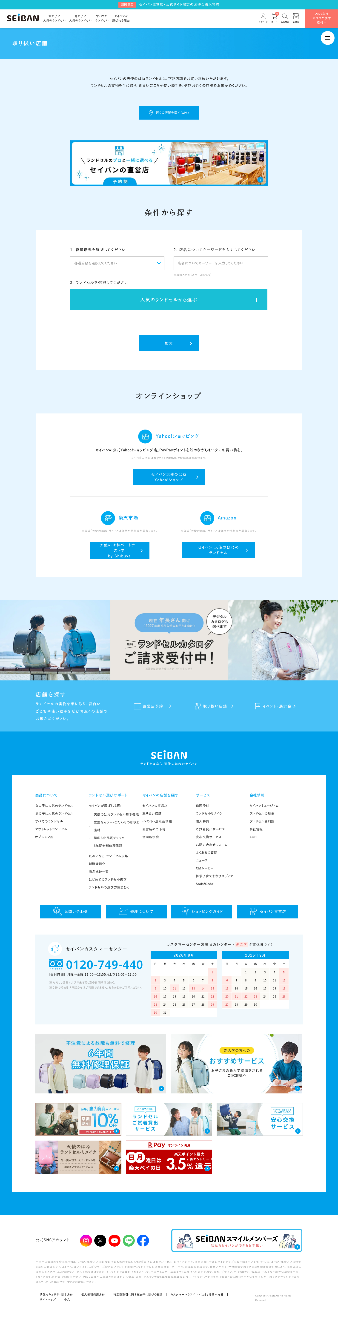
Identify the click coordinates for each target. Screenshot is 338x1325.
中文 (67, 1299)
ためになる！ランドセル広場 (108, 856)
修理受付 (202, 805)
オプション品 (44, 837)
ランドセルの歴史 (262, 813)
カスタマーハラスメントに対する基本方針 (197, 1294)
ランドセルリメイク (209, 813)
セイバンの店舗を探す (160, 795)
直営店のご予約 (154, 829)
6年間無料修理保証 (108, 845)
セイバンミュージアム (264, 805)
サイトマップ (48, 1299)
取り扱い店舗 (152, 813)
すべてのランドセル (49, 821)
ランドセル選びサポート (108, 795)
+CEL (253, 837)
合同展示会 (150, 837)
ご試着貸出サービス (210, 829)
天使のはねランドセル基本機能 (116, 814)
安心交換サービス (209, 837)
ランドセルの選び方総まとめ (109, 887)
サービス (203, 795)
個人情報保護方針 (93, 1294)
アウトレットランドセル (51, 829)
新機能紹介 (97, 864)
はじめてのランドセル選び (108, 879)
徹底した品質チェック (109, 838)
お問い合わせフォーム (212, 844)
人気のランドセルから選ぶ (168, 299)
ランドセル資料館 (262, 821)
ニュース (202, 860)
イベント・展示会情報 (157, 821)
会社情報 (257, 795)
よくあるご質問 (207, 852)
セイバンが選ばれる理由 (106, 805)
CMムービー (205, 868)
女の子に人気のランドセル (54, 805)
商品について (46, 795)
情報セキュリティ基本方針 (56, 1294)
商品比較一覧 (99, 871)
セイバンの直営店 (155, 805)
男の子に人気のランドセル (54, 813)
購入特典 (202, 821)
